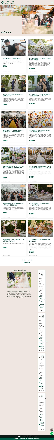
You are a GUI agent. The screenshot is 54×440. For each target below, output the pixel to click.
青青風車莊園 (43, 316)
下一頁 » (30, 260)
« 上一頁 (23, 260)
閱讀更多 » (5, 66)
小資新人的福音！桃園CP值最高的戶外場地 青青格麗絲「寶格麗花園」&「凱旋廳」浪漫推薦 (40, 168)
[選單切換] (52, 2)
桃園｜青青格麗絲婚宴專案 (27, 438)
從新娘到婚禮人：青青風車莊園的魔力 (12, 58)
